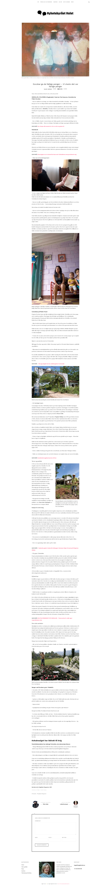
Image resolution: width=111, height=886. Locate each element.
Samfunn (23, 871)
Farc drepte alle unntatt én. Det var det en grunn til (50, 126)
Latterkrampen (67, 804)
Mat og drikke (24, 867)
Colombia (34, 793)
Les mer (63, 872)
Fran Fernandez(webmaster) (63, 883)
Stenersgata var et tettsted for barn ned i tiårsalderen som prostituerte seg (57, 154)
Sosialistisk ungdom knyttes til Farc (47, 458)
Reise (22, 869)
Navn (36, 837)
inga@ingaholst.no (79, 865)
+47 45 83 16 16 (78, 868)
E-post (50, 837)
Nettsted (64, 837)
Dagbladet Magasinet (42, 793)
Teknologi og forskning (26, 873)
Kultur (22, 864)
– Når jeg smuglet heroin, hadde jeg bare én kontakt (51, 363)
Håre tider (43, 804)
